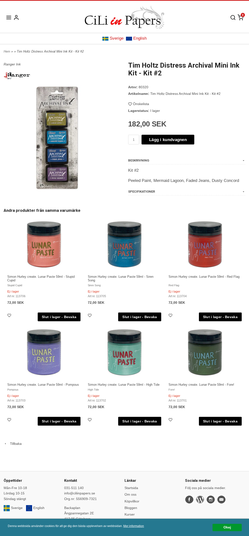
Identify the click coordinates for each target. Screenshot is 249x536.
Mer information (133, 526)
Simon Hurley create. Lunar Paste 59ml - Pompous (43, 384)
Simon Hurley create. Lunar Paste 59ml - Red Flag (204, 276)
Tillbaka (14, 444)
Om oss (130, 494)
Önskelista (141, 104)
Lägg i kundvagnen (168, 139)
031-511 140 (74, 488)
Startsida (131, 488)
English (140, 38)
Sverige (117, 38)
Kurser (129, 514)
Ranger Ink (12, 64)
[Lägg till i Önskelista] (9, 316)
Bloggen (130, 508)
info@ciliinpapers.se (79, 493)
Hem (7, 51)
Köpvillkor (131, 501)
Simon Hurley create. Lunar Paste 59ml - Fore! (201, 384)
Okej (227, 527)
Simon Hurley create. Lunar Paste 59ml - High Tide (124, 384)
